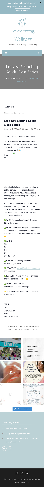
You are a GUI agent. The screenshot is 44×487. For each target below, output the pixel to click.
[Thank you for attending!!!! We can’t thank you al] (33, 394)
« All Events (9, 106)
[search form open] (38, 53)
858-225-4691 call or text (17, 428)
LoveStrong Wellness (28, 479)
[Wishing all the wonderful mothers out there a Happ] (10, 372)
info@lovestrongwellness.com (18, 433)
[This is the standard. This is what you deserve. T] (33, 349)
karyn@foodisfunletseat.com (28, 268)
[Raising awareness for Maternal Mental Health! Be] (33, 372)
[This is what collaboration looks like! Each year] (10, 394)
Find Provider (22, 11)
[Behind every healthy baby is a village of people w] (10, 349)
